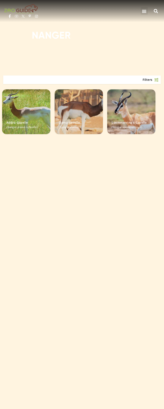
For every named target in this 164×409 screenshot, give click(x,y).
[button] (144, 11)
